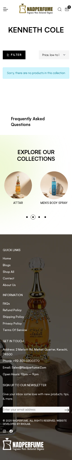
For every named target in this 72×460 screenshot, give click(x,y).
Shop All (8, 272)
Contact (8, 278)
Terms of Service (15, 330)
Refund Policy (12, 310)
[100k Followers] (4, 431)
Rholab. (26, 423)
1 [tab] (27, 217)
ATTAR (18, 203)
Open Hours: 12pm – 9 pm (21, 374)
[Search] (59, 9)
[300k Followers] (11, 431)
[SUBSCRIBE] (64, 410)
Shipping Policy (13, 317)
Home (7, 258)
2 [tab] (33, 217)
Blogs (7, 265)
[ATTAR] (18, 185)
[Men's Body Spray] (54, 185)
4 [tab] (45, 217)
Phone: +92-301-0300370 (21, 361)
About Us (9, 285)
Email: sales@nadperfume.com (24, 367)
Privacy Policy (12, 323)
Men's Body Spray (54, 203)
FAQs (6, 303)
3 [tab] (39, 217)
